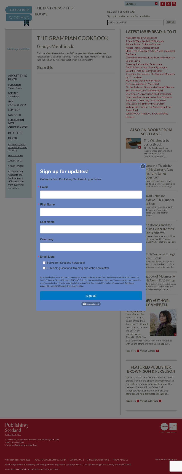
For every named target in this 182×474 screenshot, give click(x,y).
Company (46, 239)
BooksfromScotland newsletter (66, 262)
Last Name (47, 221)
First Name (47, 204)
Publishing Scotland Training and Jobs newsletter (78, 268)
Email (44, 186)
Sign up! (91, 296)
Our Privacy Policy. (75, 285)
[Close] (143, 166)
